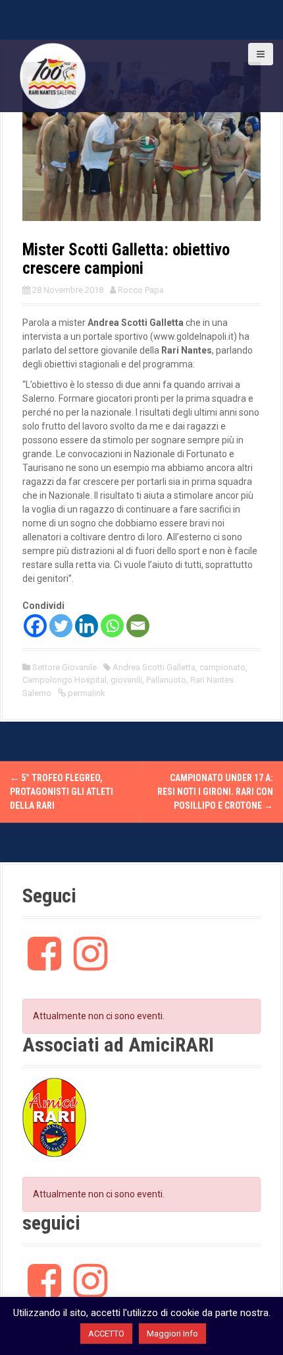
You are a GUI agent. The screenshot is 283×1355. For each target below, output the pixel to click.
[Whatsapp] (112, 625)
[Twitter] (60, 625)
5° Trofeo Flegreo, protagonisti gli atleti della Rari (61, 791)
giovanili (126, 680)
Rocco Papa (141, 290)
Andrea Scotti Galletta (154, 667)
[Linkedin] (86, 625)
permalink (85, 693)
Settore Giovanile (64, 667)
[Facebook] (35, 625)
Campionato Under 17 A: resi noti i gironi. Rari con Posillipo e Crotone (215, 791)
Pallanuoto (166, 680)
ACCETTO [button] (106, 1334)
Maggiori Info (172, 1334)
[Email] (137, 625)
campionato (222, 667)
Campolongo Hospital (64, 680)
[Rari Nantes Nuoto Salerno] (53, 75)
